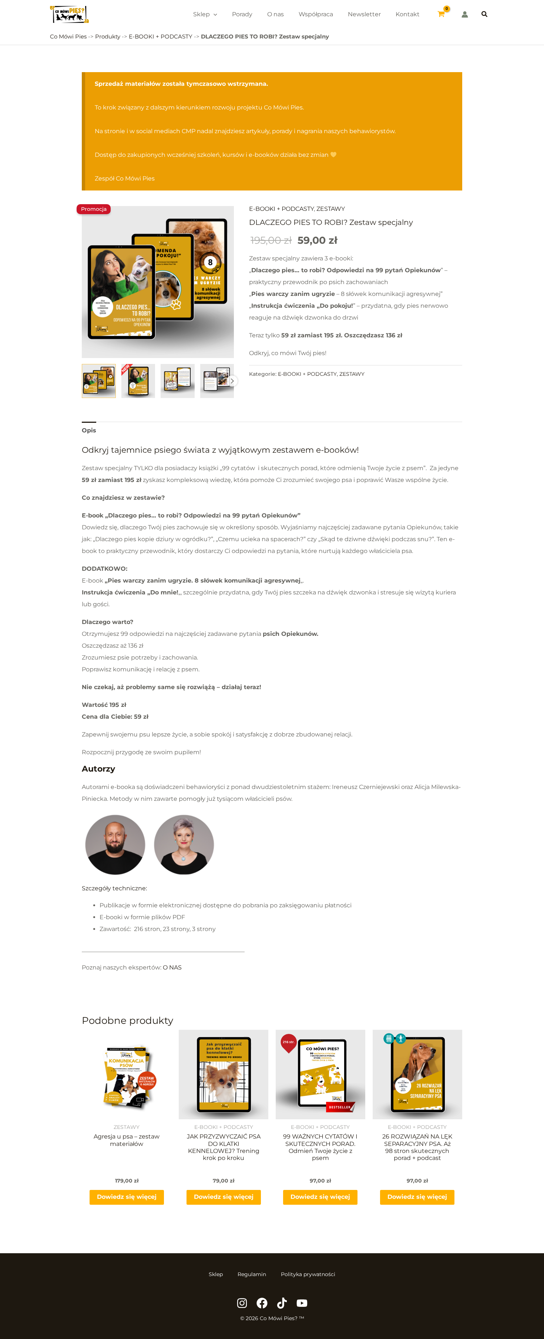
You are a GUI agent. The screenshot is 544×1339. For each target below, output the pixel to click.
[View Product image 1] (98, 381)
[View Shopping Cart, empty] (441, 14)
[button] (484, 14)
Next (232, 381)
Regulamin (252, 1274)
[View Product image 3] (177, 381)
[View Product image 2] (138, 381)
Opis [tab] (89, 430)
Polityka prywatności (308, 1274)
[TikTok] (282, 1303)
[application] (213, 14)
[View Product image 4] (217, 381)
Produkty (107, 36)
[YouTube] (302, 1303)
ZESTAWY (330, 208)
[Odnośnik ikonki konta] (464, 14)
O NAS (172, 967)
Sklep (216, 1274)
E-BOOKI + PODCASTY (160, 36)
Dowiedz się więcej (127, 1196)
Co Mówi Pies (68, 36)
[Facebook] (262, 1303)
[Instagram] (242, 1303)
